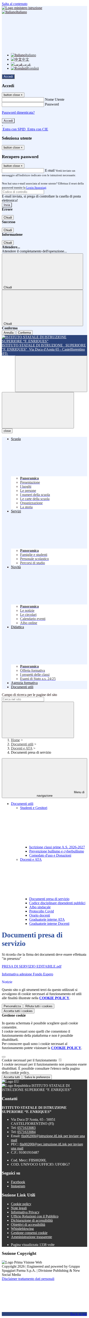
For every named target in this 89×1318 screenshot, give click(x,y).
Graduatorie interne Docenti (49, 924)
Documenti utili (22, 744)
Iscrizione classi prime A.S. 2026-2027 (57, 847)
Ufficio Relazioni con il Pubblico (34, 1216)
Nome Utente (54, 99)
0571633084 (26, 1132)
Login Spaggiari (36, 187)
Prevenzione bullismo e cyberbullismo (56, 851)
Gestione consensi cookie (29, 1233)
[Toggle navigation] (38, 410)
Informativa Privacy (25, 1212)
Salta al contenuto (14, 4)
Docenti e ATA (21, 748)
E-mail (50, 170)
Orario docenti (39, 915)
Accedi (8, 76)
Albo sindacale (40, 907)
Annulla (8, 332)
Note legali (19, 1208)
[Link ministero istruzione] (22, 8)
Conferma (24, 332)
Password (52, 104)
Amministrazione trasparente (31, 1237)
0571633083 (26, 1128)
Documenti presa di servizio (49, 899)
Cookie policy (21, 1204)
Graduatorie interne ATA (47, 919)
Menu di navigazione (61, 793)
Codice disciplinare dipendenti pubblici (57, 903)
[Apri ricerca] (51, 374)
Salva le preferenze (37, 1077)
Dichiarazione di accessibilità (32, 1220)
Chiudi (8, 217)
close (7, 431)
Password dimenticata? (18, 112)
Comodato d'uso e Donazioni (50, 855)
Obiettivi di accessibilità (28, 1224)
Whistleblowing (22, 1229)
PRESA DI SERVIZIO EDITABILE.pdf (31, 966)
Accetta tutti (18, 1011)
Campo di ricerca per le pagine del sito (29, 695)
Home (15, 740)
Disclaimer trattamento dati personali (28, 1279)
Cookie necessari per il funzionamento (30, 1060)
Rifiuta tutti (38, 1006)
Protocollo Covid (41, 911)
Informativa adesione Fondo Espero (27, 974)
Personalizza (12, 1006)
